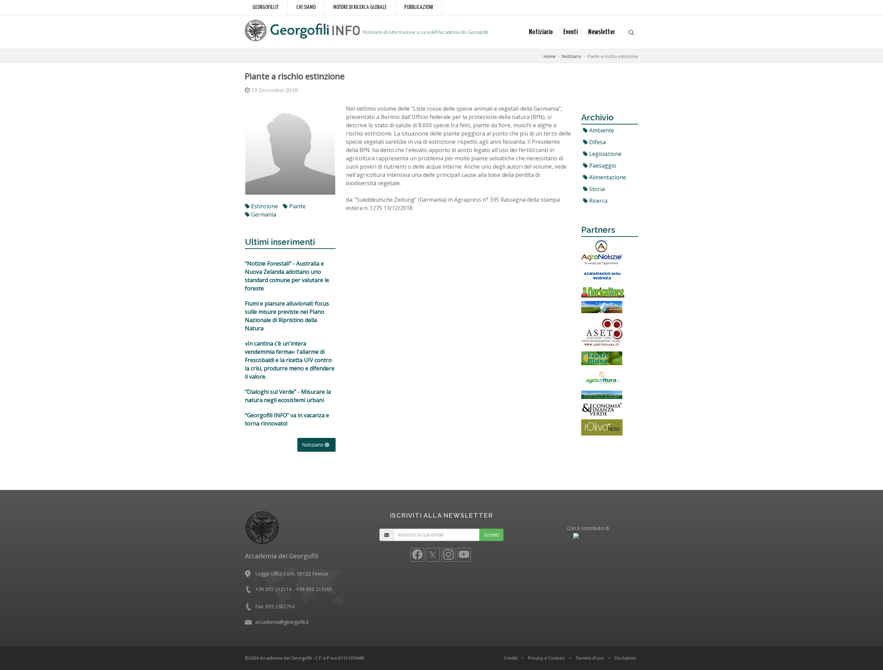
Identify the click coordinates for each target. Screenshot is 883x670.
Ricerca (597, 200)
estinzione (264, 206)
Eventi (570, 32)
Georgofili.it (265, 7)
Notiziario (541, 32)
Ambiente (601, 130)
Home (550, 56)
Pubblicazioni (418, 7)
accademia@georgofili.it (282, 622)
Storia (596, 189)
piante (297, 206)
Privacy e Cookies (546, 658)
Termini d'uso (590, 658)
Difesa (597, 142)
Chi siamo (306, 7)
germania (263, 214)
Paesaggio (602, 165)
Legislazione (605, 154)
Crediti (510, 658)
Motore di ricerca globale (360, 7)
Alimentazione (607, 177)
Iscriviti (491, 534)
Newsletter (601, 32)
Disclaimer (625, 658)
